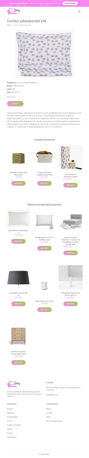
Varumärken (11, 437)
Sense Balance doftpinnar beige (70, 175)
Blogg (48, 409)
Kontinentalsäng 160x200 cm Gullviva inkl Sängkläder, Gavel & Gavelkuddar (70, 240)
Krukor (9, 421)
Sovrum (20, 83)
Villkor (48, 417)
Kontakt (49, 413)
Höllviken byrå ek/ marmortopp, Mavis (18, 352)
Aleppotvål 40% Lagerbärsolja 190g (44, 173)
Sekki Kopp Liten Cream (44, 301)
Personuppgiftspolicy (54, 421)
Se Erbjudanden (70, 3)
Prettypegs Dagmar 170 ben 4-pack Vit (70, 294)
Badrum (10, 409)
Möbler (9, 429)
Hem (9, 25)
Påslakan (33, 83)
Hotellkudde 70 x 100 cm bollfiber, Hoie (44, 238)
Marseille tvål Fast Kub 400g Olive (18, 173)
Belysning (10, 413)
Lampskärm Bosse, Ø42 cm (18, 294)
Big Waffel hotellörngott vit (18, 231)
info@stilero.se (52, 395)
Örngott (26, 83)
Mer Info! (15, 104)
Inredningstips (12, 417)
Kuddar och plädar (14, 425)
